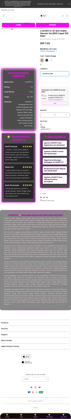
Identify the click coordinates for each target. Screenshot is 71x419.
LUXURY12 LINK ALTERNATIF (51, 80)
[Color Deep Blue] (46, 60)
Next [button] (69, 4)
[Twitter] (44, 198)
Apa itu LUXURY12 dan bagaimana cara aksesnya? (54, 144)
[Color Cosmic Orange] (42, 60)
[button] (43, 194)
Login (21, 417)
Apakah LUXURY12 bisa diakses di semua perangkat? (53, 179)
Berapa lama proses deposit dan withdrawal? (55, 170)
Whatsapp (50, 417)
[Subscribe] (46, 379)
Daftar (35, 417)
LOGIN (18, 25)
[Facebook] (41, 198)
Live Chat (64, 417)
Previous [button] (2, 4)
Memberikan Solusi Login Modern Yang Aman (50, 4)
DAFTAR (52, 25)
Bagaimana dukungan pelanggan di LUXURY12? (54, 161)
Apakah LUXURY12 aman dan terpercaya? (53, 152)
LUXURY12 (35, 401)
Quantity (43, 110)
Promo (7, 417)
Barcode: (54, 39)
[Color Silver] (51, 60)
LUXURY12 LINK (47, 74)
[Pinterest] (47, 198)
